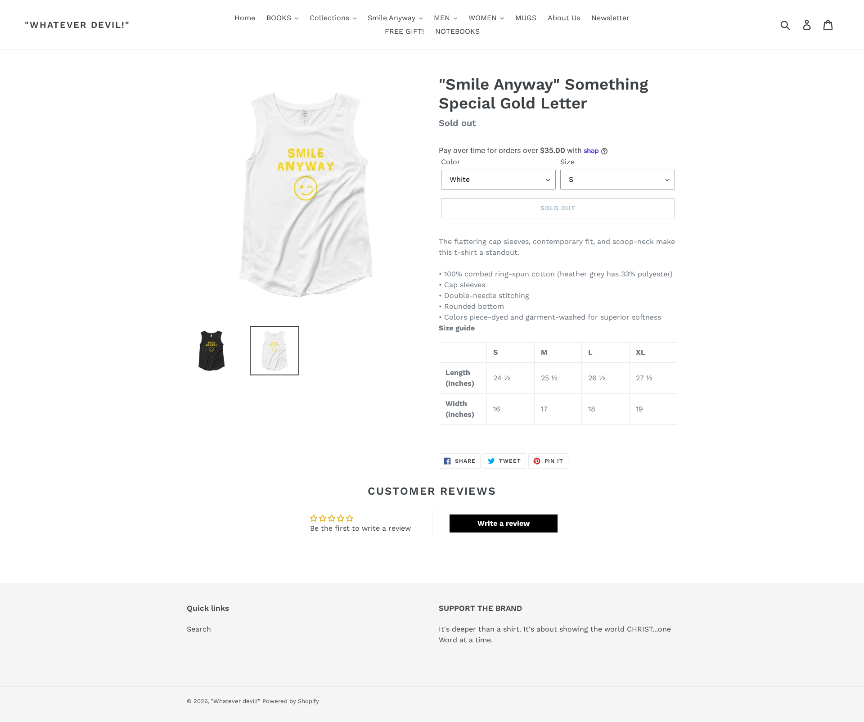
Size (567, 162)
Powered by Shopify (290, 701)
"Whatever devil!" (77, 24)
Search (199, 629)
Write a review (503, 523)
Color (450, 162)
